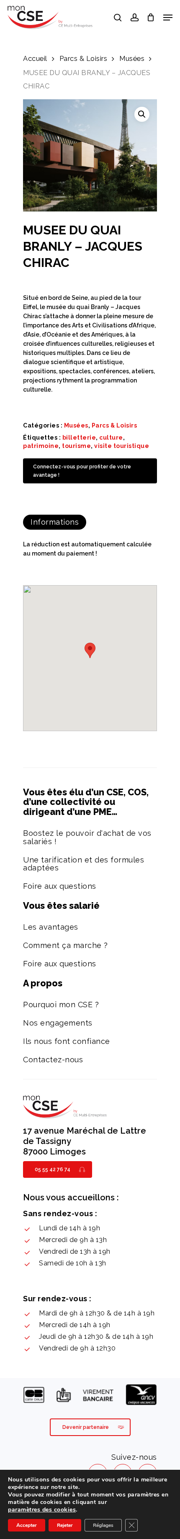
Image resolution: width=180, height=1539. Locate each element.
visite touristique (121, 446)
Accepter (26, 1525)
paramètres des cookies (42, 1510)
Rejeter (65, 1525)
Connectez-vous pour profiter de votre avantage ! (82, 471)
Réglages (103, 1525)
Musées (131, 58)
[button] (141, 114)
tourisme (76, 446)
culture (111, 437)
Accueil (35, 58)
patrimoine (41, 446)
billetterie (79, 437)
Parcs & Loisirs (83, 58)
